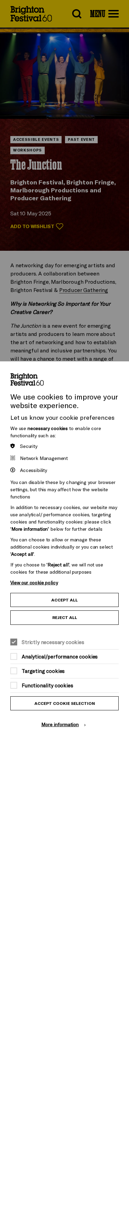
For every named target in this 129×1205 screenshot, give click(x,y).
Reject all (64, 617)
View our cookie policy (34, 582)
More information (60, 724)
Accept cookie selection (64, 703)
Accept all (64, 599)
